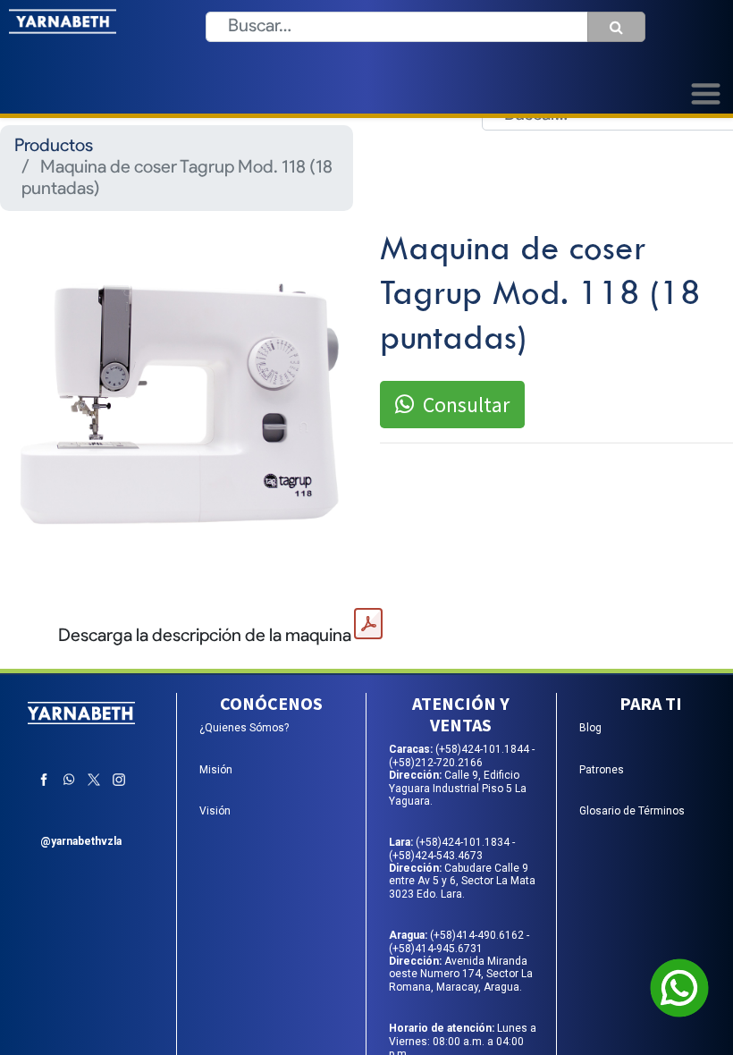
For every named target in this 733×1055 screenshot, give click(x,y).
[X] (94, 780)
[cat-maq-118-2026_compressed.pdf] (368, 624)
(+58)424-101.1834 (464, 842)
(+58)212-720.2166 (436, 762)
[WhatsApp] (69, 780)
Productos (53, 147)
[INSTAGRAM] (119, 780)
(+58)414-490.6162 (478, 935)
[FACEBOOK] (44, 780)
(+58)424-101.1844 (483, 749)
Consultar (466, 405)
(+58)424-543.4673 (436, 855)
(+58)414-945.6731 (436, 948)
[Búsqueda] (616, 27)
